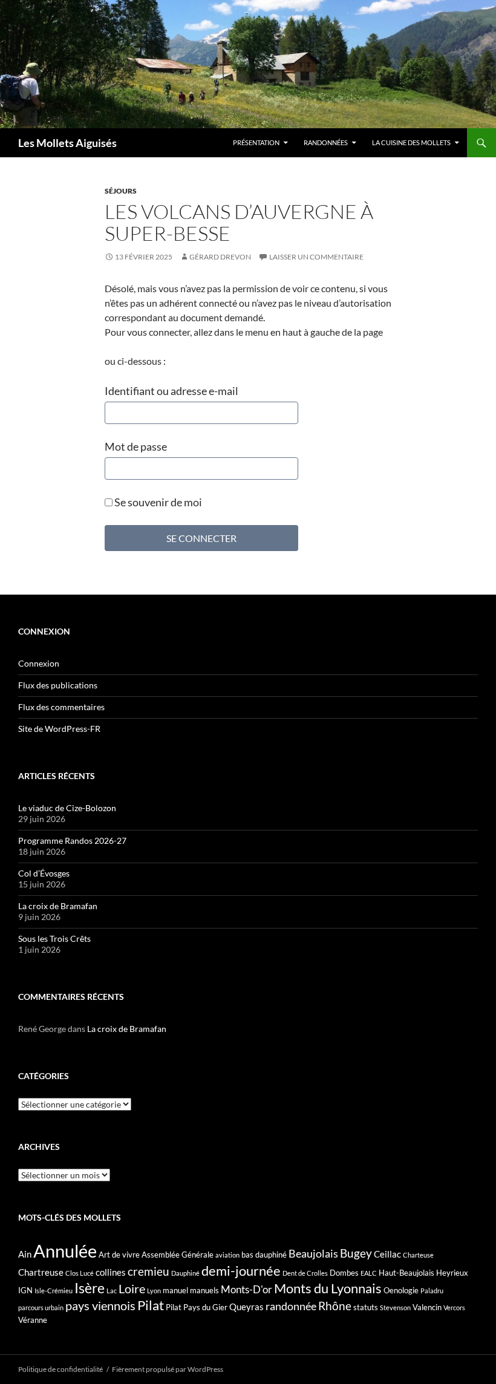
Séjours (121, 190)
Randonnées (326, 142)
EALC (369, 1273)
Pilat (150, 1305)
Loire (132, 1288)
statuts (365, 1307)
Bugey (356, 1253)
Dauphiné (185, 1273)
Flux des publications (57, 685)
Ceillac (387, 1254)
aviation (227, 1255)
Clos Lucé (79, 1273)
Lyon (154, 1290)
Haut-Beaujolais (406, 1273)
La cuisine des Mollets (411, 142)
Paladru (431, 1290)
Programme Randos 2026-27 (72, 840)
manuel (175, 1290)
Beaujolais (313, 1253)
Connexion (38, 663)
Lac (111, 1290)
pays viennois (100, 1305)
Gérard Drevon (220, 256)
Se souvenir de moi (157, 502)
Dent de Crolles (305, 1273)
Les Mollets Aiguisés (67, 142)
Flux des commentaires (61, 707)
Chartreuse (41, 1272)
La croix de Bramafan (57, 906)
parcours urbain (41, 1307)
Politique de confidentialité (60, 1369)
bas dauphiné (264, 1254)
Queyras (246, 1306)
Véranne (32, 1320)
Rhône (334, 1306)
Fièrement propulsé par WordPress (167, 1369)
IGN (25, 1290)
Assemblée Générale (178, 1254)
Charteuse (418, 1255)
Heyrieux (452, 1273)
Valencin (427, 1307)
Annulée (65, 1250)
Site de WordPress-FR (59, 728)
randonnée (291, 1306)
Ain (24, 1254)
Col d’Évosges (44, 873)
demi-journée (241, 1270)
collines (111, 1272)
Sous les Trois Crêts (54, 938)
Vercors (454, 1307)
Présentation (256, 142)
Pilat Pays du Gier (196, 1307)
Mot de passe (136, 446)
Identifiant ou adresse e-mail (171, 390)
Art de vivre (119, 1254)
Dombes (344, 1273)
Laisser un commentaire (316, 256)
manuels (204, 1290)
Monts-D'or (246, 1290)
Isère (89, 1288)
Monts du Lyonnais (328, 1288)
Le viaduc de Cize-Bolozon (67, 808)
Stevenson (395, 1307)
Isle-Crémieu (53, 1290)
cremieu (148, 1271)
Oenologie (401, 1290)
